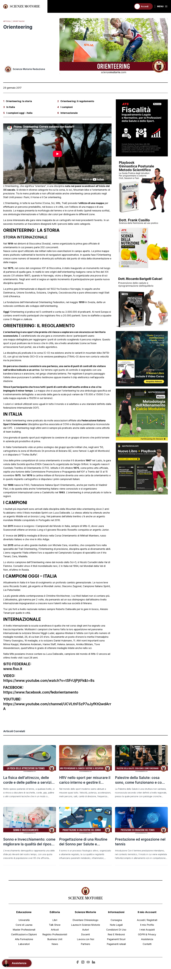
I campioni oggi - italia (19, 113)
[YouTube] (88, 962)
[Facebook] (77, 962)
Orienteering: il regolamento (77, 101)
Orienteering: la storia (19, 101)
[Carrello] (129, 6)
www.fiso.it (12, 669)
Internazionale (69, 113)
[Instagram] (82, 962)
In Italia (10, 107)
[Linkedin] (93, 962)
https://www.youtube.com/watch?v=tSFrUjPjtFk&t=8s (48, 680)
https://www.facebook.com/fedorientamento (40, 692)
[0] (129, 6)
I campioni (67, 107)
